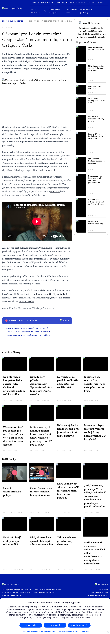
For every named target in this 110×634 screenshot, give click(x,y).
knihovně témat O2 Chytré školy (49, 293)
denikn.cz (55, 191)
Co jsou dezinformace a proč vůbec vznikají (27, 328)
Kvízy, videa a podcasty (86, 11)
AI (45, 11)
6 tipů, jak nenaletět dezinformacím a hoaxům (28, 332)
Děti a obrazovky (35, 11)
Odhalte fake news (71, 11)
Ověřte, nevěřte (26, 301)
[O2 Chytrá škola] (14, 8)
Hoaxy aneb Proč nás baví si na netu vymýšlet (28, 335)
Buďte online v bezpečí (54, 11)
